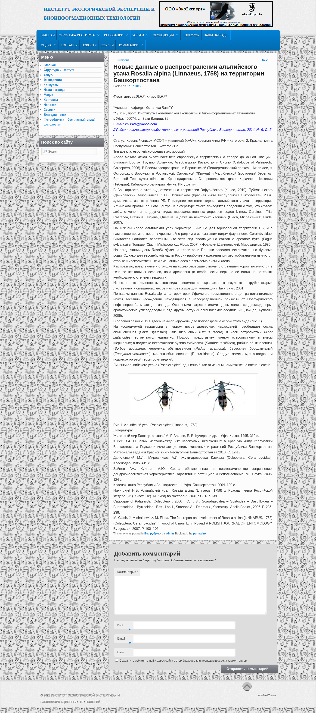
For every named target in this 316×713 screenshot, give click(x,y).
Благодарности (55, 114)
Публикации (127, 46)
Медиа (45, 46)
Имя (124, 626)
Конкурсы (191, 35)
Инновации (112, 36)
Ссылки (107, 45)
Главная (48, 35)
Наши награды (216, 35)
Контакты (69, 45)
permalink (199, 533)
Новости (89, 45)
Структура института (76, 36)
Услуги (137, 36)
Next (267, 60)
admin (170, 533)
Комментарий (127, 572)
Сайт (120, 652)
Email (124, 640)
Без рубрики (152, 533)
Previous (121, 60)
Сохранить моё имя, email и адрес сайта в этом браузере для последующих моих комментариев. (183, 660)
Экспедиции (162, 36)
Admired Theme (267, 695)
